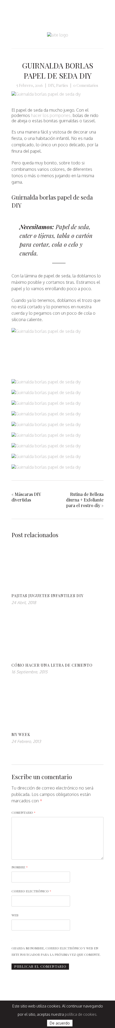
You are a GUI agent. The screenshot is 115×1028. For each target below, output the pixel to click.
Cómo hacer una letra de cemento (52, 665)
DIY (51, 85)
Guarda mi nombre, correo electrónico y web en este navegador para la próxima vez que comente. (56, 951)
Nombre (19, 867)
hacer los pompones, (51, 115)
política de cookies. (81, 1014)
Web (14, 915)
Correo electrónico (31, 891)
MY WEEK (20, 734)
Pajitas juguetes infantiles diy (47, 595)
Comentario (23, 812)
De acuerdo (60, 1023)
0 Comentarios (85, 85)
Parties (62, 85)
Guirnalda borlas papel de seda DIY (57, 70)
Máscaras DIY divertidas (26, 497)
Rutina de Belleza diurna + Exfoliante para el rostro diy (84, 499)
